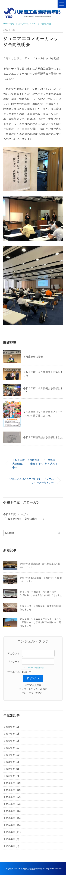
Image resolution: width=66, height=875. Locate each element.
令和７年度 (9, 734)
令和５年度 (9, 748)
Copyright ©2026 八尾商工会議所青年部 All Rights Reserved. (33, 868)
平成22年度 (9, 839)
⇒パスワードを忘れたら (33, 667)
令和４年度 (9, 755)
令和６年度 (9, 741)
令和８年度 (9, 727)
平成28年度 (9, 797)
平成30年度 (9, 783)
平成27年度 (9, 804)
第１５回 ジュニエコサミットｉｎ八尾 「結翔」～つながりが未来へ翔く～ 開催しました (41, 622)
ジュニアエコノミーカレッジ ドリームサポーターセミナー (31, 480)
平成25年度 (9, 818)
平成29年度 (9, 790)
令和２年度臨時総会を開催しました (43, 437)
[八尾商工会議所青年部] (33, 9)
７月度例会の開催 (33, 356)
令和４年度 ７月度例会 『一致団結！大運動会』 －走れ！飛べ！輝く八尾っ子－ (34, 464)
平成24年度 (9, 825)
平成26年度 (9, 811)
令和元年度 (9, 776)
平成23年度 (9, 832)
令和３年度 (9, 762)
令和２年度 (9, 769)
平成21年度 (9, 846)
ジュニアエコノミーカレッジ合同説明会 (33, 24)
